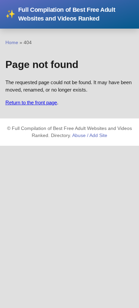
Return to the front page (31, 102)
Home (11, 42)
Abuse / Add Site (89, 135)
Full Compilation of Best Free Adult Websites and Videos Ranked (60, 14)
